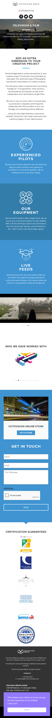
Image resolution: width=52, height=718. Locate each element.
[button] (2, 308)
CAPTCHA (8, 488)
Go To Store (26, 433)
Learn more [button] (12, 703)
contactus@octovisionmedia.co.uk (28, 679)
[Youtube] (31, 17)
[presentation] (22, 495)
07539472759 (28, 677)
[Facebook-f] (21, 17)
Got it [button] (27, 710)
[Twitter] (26, 17)
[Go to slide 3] (28, 325)
